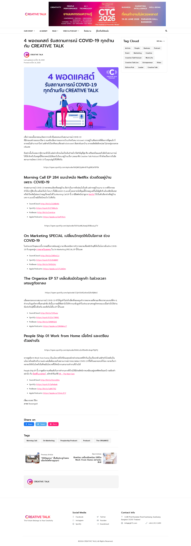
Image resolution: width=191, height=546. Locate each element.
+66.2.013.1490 (154, 523)
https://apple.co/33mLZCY (54, 393)
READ (54, 31)
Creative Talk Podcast (133, 58)
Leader (140, 67)
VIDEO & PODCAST (70, 31)
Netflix (92, 194)
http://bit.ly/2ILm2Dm (50, 380)
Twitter (103, 517)
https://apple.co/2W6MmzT (55, 326)
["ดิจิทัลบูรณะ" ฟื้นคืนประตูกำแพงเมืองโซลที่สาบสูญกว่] (33, 457)
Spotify (78, 524)
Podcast (86, 440)
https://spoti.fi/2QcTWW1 (47, 317)
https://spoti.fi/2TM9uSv (47, 208)
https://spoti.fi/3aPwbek (46, 384)
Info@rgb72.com (130, 523)
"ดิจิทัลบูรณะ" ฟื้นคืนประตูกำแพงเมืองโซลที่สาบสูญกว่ (55, 459)
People (137, 48)
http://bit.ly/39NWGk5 (47, 321)
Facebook (79, 517)
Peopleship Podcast (68, 440)
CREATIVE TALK (41, 481)
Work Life (149, 58)
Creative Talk (153, 67)
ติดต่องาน (87, 31)
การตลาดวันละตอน (43, 249)
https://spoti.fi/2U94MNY (47, 260)
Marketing (137, 53)
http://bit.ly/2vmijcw (46, 212)
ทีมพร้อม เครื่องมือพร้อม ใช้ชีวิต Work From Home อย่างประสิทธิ (87, 460)
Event (127, 53)
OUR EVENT (28, 31)
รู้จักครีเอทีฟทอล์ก (102, 31)
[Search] (166, 30)
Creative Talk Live (131, 62)
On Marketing (48, 440)
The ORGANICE (102, 440)
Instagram (79, 520)
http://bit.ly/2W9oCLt (49, 255)
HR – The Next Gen (67, 373)
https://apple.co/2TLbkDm (54, 268)
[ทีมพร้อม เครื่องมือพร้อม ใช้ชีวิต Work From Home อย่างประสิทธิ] (109, 458)
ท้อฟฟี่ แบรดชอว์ (39, 373)
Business (147, 48)
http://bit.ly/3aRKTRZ (46, 388)
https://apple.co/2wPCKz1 (54, 216)
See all (160, 41)
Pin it (55, 424)
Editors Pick (129, 67)
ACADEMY (43, 31)
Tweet (42, 424)
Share (30, 424)
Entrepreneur (148, 62)
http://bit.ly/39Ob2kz (46, 264)
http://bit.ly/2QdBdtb (49, 203)
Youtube (103, 520)
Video (159, 62)
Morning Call (32, 440)
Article (127, 48)
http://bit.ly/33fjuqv (49, 313)
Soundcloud (104, 524)
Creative (149, 53)
